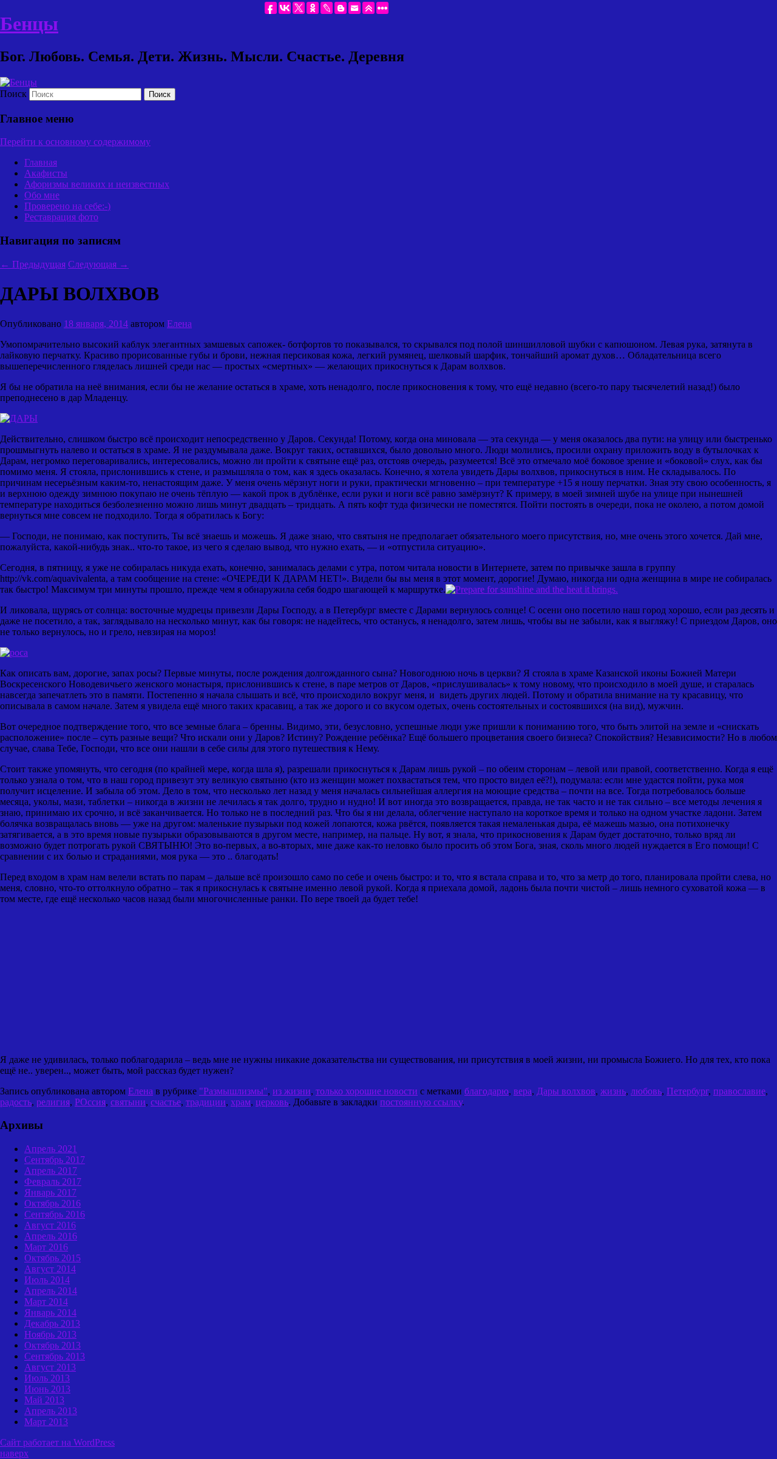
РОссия (90, 1102)
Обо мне (41, 195)
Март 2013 (46, 1422)
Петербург (687, 1091)
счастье (166, 1102)
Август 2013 (50, 1367)
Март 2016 (46, 1247)
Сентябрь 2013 (54, 1356)
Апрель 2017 (50, 1170)
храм (241, 1102)
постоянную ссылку (421, 1102)
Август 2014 (50, 1269)
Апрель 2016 (50, 1236)
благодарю (486, 1091)
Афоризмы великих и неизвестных (96, 184)
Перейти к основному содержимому (75, 141)
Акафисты (45, 173)
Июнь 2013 (47, 1389)
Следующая (98, 264)
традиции (206, 1102)
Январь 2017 (50, 1192)
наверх (14, 1453)
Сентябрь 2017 (54, 1159)
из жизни (292, 1091)
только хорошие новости (367, 1091)
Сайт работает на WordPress (57, 1442)
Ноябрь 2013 (50, 1334)
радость (16, 1102)
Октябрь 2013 (52, 1345)
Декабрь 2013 (52, 1323)
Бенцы (29, 24)
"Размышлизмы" (233, 1091)
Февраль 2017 (52, 1181)
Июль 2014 (47, 1280)
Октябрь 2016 (52, 1203)
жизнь (613, 1091)
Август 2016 (50, 1225)
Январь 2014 (50, 1312)
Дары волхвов (566, 1091)
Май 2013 (44, 1400)
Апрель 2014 (50, 1290)
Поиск (13, 94)
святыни (128, 1102)
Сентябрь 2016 (54, 1214)
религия (53, 1102)
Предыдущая (33, 264)
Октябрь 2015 (52, 1258)
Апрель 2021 (50, 1149)
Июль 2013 (47, 1378)
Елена (179, 323)
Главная (40, 162)
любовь (646, 1091)
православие (739, 1091)
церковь (272, 1102)
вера (523, 1091)
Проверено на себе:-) (67, 206)
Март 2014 (46, 1301)
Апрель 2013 (50, 1411)
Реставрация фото (61, 217)
